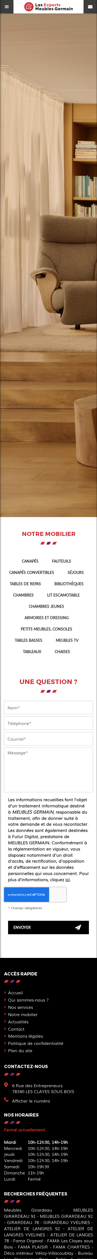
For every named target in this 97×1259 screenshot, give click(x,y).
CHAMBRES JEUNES (46, 606)
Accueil (15, 992)
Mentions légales (25, 1036)
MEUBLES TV (67, 640)
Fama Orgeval (28, 1240)
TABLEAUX (32, 651)
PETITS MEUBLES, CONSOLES (46, 629)
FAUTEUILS (61, 561)
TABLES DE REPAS (25, 583)
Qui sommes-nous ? (28, 999)
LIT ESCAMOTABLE (63, 595)
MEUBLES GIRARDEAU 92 (66, 1216)
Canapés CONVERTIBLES (31, 572)
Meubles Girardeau (28, 1209)
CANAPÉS (30, 561)
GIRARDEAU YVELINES (66, 1222)
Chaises (62, 651)
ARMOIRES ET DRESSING (47, 617)
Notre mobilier (23, 1014)
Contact (16, 1029)
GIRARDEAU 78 (23, 1222)
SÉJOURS (76, 572)
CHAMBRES (23, 595)
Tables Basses (28, 640)
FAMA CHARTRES (71, 1246)
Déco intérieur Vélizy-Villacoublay (38, 1253)
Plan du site (20, 1050)
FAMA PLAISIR (33, 1246)
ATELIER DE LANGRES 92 (32, 1228)
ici (67, 879)
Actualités (18, 1021)
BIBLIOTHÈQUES (69, 583)
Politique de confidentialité (35, 1043)
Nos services (20, 1007)
